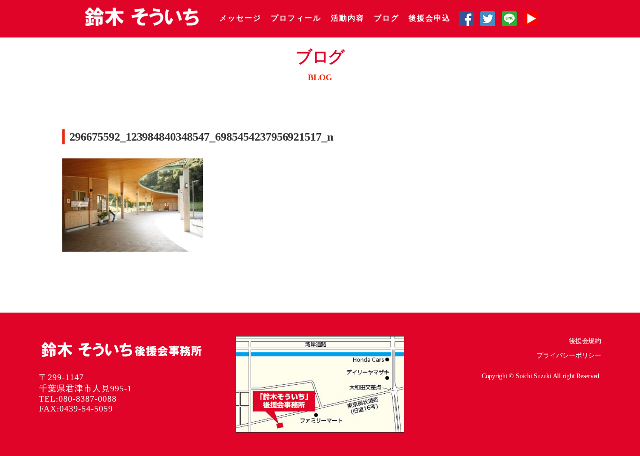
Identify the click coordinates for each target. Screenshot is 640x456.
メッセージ (240, 18)
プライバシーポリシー (568, 355)
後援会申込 (430, 18)
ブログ (386, 18)
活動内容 (348, 18)
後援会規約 (585, 340)
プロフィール (296, 18)
